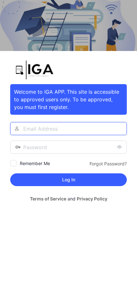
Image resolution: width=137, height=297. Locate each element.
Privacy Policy (92, 198)
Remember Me (35, 163)
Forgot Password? (108, 163)
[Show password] (120, 147)
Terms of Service (48, 198)
